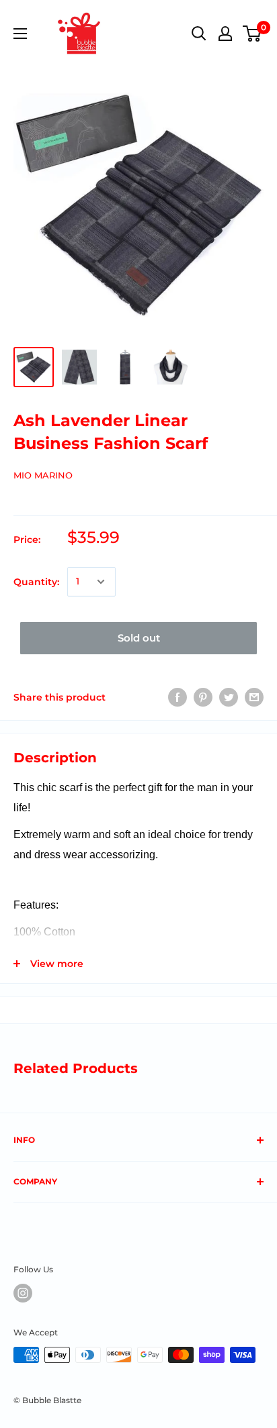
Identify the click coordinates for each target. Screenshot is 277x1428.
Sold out (139, 637)
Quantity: (36, 582)
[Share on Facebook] (177, 697)
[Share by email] (254, 697)
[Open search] (199, 33)
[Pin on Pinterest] (203, 697)
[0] (252, 34)
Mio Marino (43, 475)
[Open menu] (20, 33)
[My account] (225, 33)
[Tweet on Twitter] (228, 697)
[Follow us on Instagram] (22, 1293)
